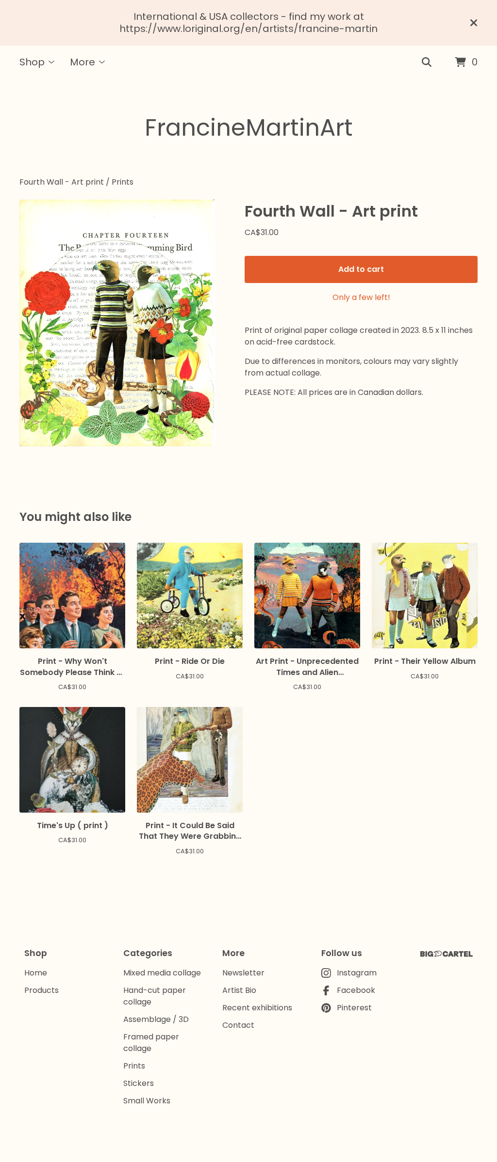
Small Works (146, 1100)
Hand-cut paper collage (154, 996)
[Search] (426, 62)
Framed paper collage (151, 1042)
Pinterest (354, 1007)
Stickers (138, 1083)
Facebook (356, 990)
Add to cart (361, 269)
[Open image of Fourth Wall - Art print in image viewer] (117, 323)
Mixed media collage (162, 972)
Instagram (357, 972)
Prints (122, 182)
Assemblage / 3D (156, 1019)
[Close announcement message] (473, 23)
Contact (238, 1025)
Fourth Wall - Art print (61, 182)
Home (35, 972)
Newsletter (243, 972)
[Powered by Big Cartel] (446, 954)
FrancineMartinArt (249, 127)
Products (41, 990)
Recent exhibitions (257, 1007)
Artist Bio (239, 990)
